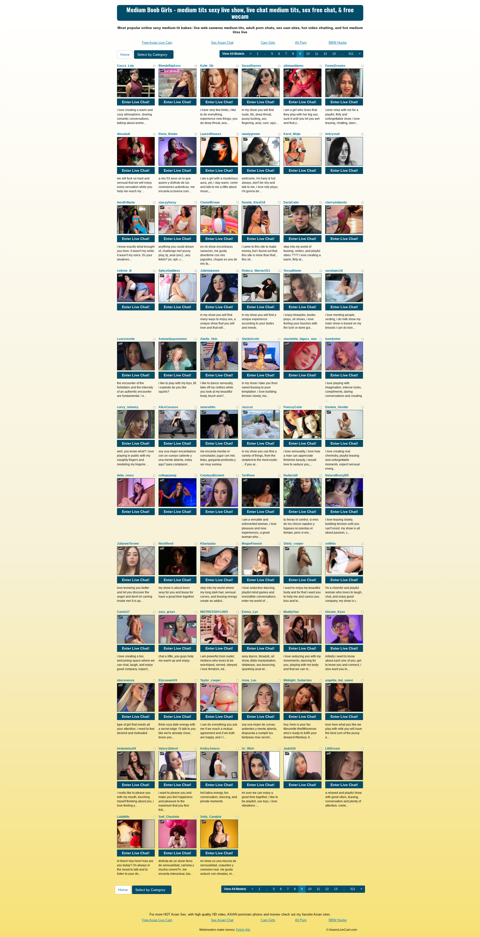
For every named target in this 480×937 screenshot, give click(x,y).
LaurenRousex (210, 134)
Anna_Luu (249, 680)
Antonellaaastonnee (172, 339)
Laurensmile (126, 339)
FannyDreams (335, 65)
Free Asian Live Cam (157, 42)
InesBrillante (126, 202)
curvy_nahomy (127, 407)
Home (125, 54)
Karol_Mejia (292, 134)
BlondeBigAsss (169, 65)
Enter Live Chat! (136, 102)
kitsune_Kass (335, 612)
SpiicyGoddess (169, 270)
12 (325, 53)
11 (316, 53)
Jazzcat (247, 407)
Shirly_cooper (294, 543)
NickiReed (165, 543)
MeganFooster (252, 543)
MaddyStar (291, 612)
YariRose (248, 475)
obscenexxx (125, 680)
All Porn (300, 42)
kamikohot (332, 339)
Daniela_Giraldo (336, 407)
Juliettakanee (210, 270)
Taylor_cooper (210, 680)
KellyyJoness (210, 748)
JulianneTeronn (128, 543)
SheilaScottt (250, 339)
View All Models (233, 53)
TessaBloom (292, 270)
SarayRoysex (251, 65)
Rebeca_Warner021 (256, 270)
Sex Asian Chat (222, 42)
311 (351, 53)
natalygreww (251, 134)
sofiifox (330, 543)
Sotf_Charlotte (168, 817)
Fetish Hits (243, 930)
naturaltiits (208, 407)
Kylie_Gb (206, 65)
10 (308, 53)
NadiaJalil (291, 475)
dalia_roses (125, 475)
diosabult (123, 134)
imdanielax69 (126, 748)
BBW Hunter (338, 42)
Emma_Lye (250, 612)
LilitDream (332, 748)
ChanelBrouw (210, 202)
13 (334, 53)
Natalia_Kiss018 (253, 202)
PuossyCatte (293, 407)
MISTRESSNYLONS (214, 612)
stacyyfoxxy (167, 202)
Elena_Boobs (168, 134)
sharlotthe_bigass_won (300, 339)
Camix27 (123, 612)
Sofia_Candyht (210, 817)
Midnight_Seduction (298, 680)
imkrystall (332, 134)
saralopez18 (334, 270)
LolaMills (123, 817)
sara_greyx (166, 612)
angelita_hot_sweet (339, 680)
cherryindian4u (336, 202)
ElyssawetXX (167, 680)
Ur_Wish (248, 748)
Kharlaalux (208, 543)
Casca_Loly (125, 65)
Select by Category (152, 54)
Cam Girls (268, 42)
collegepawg (167, 475)
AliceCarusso (168, 407)
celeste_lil (124, 270)
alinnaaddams (294, 65)
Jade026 (290, 748)
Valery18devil (168, 748)
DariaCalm (291, 202)
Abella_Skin (208, 339)
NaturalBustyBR (337, 475)
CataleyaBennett (212, 475)
